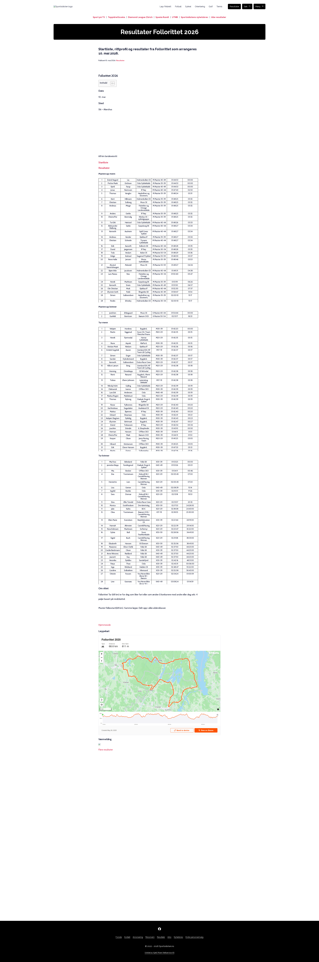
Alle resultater (218, 17)
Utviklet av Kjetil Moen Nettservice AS (159, 953)
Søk (245, 6)
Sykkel (188, 6)
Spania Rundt (162, 17)
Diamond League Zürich (140, 17)
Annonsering (138, 937)
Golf (211, 6)
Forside (119, 937)
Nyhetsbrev (178, 937)
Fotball (178, 6)
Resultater (234, 6)
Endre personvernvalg (194, 937)
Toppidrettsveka (116, 17)
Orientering (200, 6)
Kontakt (127, 937)
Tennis (219, 6)
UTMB (175, 17)
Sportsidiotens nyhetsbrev (194, 17)
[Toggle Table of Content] (111, 83)
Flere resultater (105, 749)
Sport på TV (99, 17)
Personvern (150, 937)
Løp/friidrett (165, 6)
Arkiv (169, 937)
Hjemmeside (104, 625)
